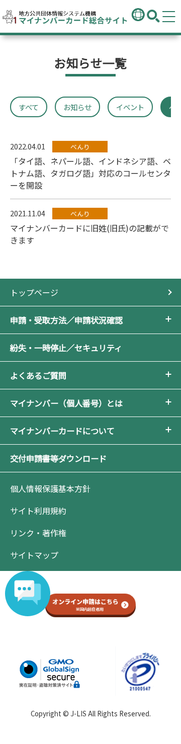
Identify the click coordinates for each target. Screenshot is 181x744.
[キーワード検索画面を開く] (153, 16)
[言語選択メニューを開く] (138, 15)
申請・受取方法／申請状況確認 (66, 320)
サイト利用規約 (38, 511)
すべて (29, 107)
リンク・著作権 (38, 533)
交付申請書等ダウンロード (58, 458)
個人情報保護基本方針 (50, 488)
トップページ (34, 292)
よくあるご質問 (38, 375)
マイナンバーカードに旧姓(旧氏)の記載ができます (89, 227)
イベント (130, 107)
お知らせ (77, 107)
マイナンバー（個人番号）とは (66, 403)
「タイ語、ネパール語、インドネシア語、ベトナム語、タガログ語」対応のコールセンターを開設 (90, 166)
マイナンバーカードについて (62, 431)
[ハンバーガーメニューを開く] (168, 17)
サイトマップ (34, 555)
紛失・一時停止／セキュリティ (66, 348)
